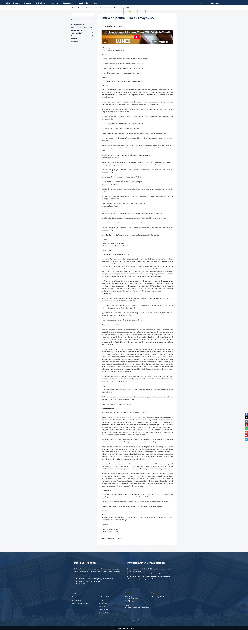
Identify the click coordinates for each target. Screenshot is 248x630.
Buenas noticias (104, 596)
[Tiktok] (246, 421)
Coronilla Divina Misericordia (108, 613)
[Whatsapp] (246, 428)
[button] (200, 3)
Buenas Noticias (82, 3)
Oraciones (54, 3)
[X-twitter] (246, 417)
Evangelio (27, 3)
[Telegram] (246, 439)
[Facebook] (246, 414)
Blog (95, 3)
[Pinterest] (246, 424)
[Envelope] (246, 432)
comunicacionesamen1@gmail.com (137, 607)
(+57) (127, 598)
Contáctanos (76, 600)
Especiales (67, 3)
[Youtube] (246, 435)
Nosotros (16, 3)
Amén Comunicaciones (80, 603)
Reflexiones (40, 3)
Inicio (8, 3)
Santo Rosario (103, 609)
